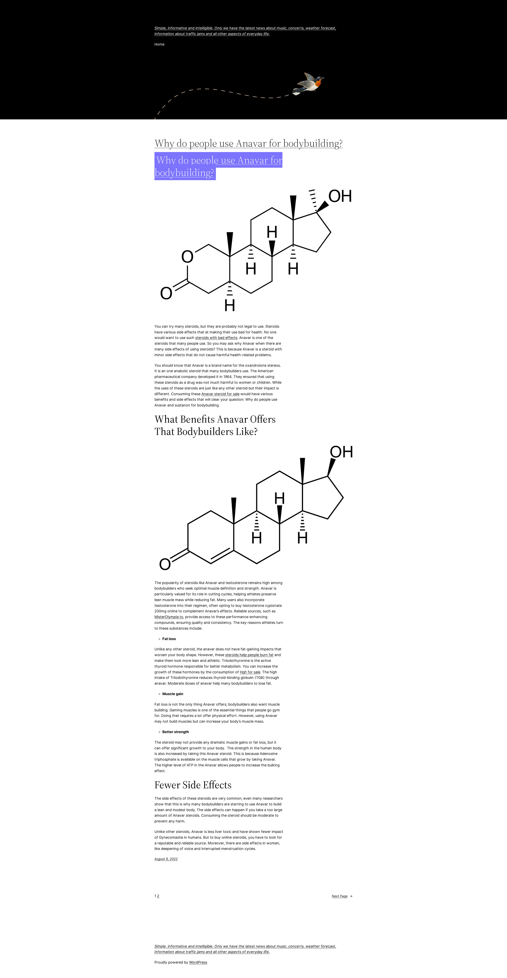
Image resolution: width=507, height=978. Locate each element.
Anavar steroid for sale (220, 394)
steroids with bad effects (216, 338)
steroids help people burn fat (249, 655)
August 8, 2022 (166, 859)
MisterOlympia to (168, 617)
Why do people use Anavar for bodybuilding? (248, 143)
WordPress (198, 962)
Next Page (342, 896)
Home (159, 44)
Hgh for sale (250, 672)
